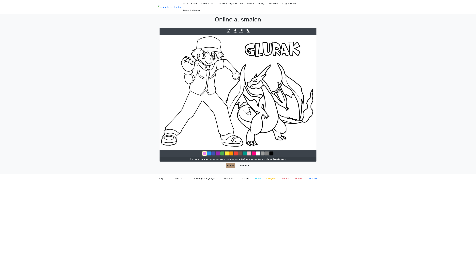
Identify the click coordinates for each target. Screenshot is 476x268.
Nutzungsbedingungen (204, 178)
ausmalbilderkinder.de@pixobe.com (268, 159)
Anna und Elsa (190, 3)
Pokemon (273, 3)
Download (244, 166)
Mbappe (250, 3)
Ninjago (261, 3)
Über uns (228, 178)
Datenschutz (178, 178)
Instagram (271, 178)
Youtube (285, 178)
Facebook (313, 178)
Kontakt (245, 178)
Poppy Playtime (289, 3)
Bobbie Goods (207, 3)
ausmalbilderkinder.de (223, 159)
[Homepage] (169, 7)
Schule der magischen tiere (230, 3)
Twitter (257, 178)
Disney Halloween (191, 10)
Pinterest (299, 178)
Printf (230, 166)
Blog (161, 178)
